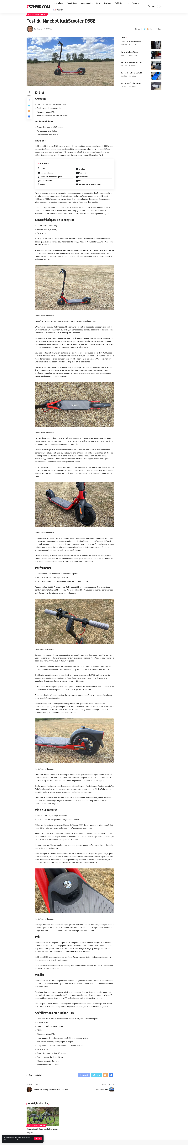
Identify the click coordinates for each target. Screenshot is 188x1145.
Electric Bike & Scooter (37, 14)
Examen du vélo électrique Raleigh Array (42, 1129)
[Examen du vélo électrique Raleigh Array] (43, 1116)
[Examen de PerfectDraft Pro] (156, 45)
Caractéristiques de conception (51, 177)
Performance (83, 177)
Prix (79, 180)
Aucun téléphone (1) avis (129, 52)
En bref (42, 168)
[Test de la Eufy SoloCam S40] (156, 86)
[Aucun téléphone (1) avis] (156, 55)
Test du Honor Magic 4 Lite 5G (131, 73)
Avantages (82, 169)
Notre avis (82, 173)
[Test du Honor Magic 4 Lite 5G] (156, 76)
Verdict (42, 184)
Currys (74, 951)
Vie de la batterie (46, 180)
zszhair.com (38, 6)
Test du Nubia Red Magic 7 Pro (131, 62)
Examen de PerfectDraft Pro (131, 42)
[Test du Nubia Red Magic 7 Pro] (156, 65)
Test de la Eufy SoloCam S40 (131, 83)
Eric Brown (38, 29)
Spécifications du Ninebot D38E (89, 184)
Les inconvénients (47, 173)
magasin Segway (86, 948)
